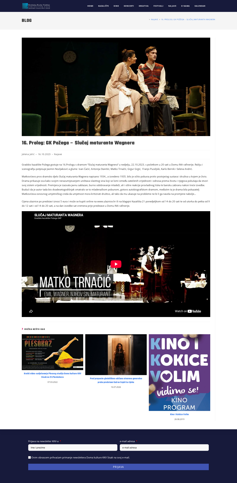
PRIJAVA (118, 467)
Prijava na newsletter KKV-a (43, 441)
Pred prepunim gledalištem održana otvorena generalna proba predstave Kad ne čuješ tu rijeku (116, 380)
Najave (58, 154)
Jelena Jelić (28, 154)
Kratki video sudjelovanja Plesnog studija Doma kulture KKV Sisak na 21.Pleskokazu (52, 375)
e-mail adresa (127, 441)
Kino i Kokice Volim (179, 414)
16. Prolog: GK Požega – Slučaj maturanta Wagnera (188, 19)
